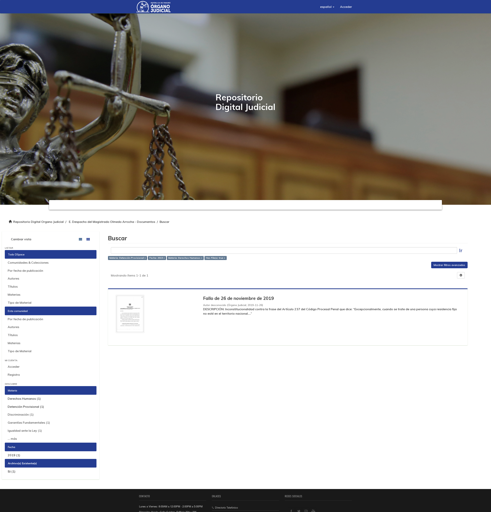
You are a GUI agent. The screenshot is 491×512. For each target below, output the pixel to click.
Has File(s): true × (215, 258)
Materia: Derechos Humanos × (185, 258)
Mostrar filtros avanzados (449, 265)
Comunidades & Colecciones (28, 262)
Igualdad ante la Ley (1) (25, 430)
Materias (14, 294)
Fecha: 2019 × (157, 258)
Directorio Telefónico (226, 507)
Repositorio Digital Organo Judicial (38, 222)
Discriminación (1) (21, 414)
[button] (327, 6)
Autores (13, 278)
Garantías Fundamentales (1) (29, 422)
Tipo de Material (19, 302)
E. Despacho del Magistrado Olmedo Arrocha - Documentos (112, 222)
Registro (14, 375)
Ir (460, 250)
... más (12, 439)
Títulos (13, 286)
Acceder (14, 366)
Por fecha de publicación (25, 270)
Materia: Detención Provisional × (127, 258)
